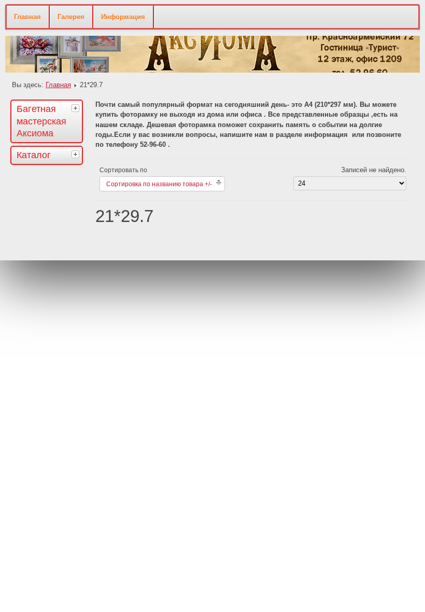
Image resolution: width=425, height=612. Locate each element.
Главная (27, 17)
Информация (123, 17)
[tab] (77, 108)
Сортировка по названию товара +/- (159, 184)
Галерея (71, 17)
